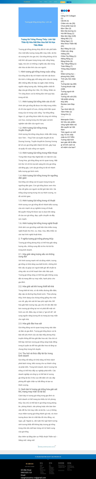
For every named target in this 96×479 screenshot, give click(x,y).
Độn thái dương (67, 31)
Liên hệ (55, 1)
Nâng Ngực (65, 41)
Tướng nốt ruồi (67, 97)
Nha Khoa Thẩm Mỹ (69, 44)
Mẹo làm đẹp (66, 36)
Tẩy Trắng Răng (67, 64)
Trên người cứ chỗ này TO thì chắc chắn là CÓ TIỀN (68, 134)
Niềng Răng (65, 59)
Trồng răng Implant (68, 69)
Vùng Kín (64, 114)
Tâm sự (45, 1)
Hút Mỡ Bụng (66, 33)
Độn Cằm (64, 28)
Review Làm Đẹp (67, 104)
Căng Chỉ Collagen (68, 16)
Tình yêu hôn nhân (68, 79)
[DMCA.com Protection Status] (61, 470)
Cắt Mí (63, 21)
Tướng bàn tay (67, 84)
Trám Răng (65, 66)
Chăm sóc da (66, 23)
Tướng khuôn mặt (68, 86)
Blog (50, 1)
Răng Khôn (65, 61)
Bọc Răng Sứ (66, 49)
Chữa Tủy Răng (67, 56)
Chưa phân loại (67, 26)
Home (41, 1)
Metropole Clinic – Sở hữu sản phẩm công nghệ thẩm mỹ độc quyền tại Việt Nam (69, 125)
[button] (62, 11)
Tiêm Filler (65, 112)
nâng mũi (30, 440)
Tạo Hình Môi (66, 109)
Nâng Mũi (64, 38)
